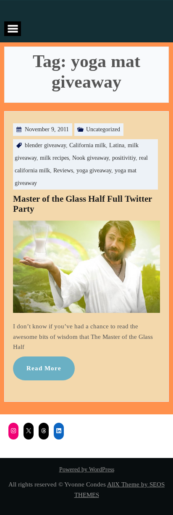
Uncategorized (103, 129)
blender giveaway (45, 145)
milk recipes (54, 158)
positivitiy (124, 158)
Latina (116, 145)
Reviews (63, 170)
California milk (87, 145)
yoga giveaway (93, 170)
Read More (43, 368)
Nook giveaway (90, 158)
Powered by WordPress (86, 469)
